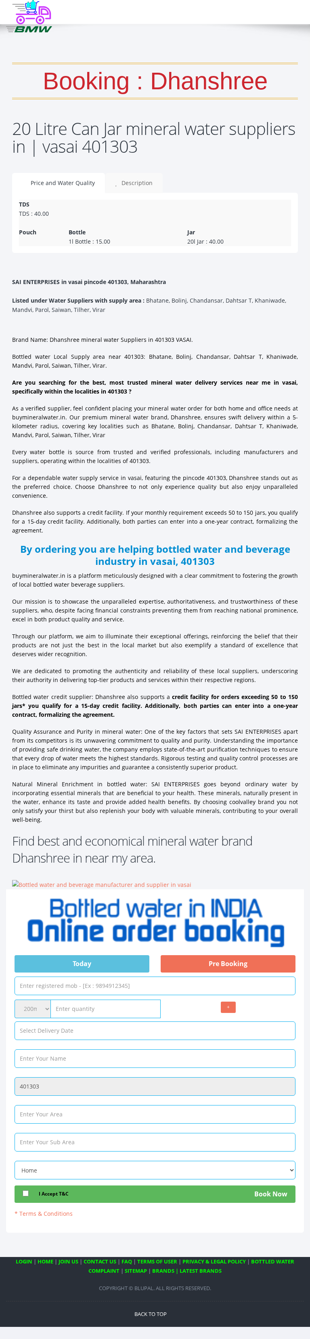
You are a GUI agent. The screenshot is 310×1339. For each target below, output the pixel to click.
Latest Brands (201, 1270)
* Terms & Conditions (44, 1213)
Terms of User (157, 1261)
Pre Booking (228, 963)
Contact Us (100, 1261)
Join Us (68, 1261)
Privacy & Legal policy (214, 1261)
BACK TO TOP (151, 1314)
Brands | (165, 1270)
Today (82, 963)
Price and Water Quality (62, 183)
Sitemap (136, 1270)
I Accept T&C (54, 1193)
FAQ (126, 1261)
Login (24, 1261)
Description (136, 183)
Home (45, 1261)
